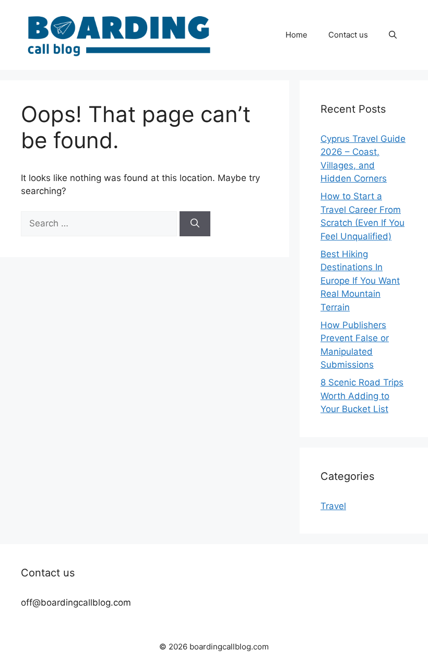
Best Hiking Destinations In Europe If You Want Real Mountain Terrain (360, 280)
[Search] (195, 223)
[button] (392, 35)
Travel (333, 506)
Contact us (348, 35)
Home (296, 35)
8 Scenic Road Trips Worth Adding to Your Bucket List (361, 395)
